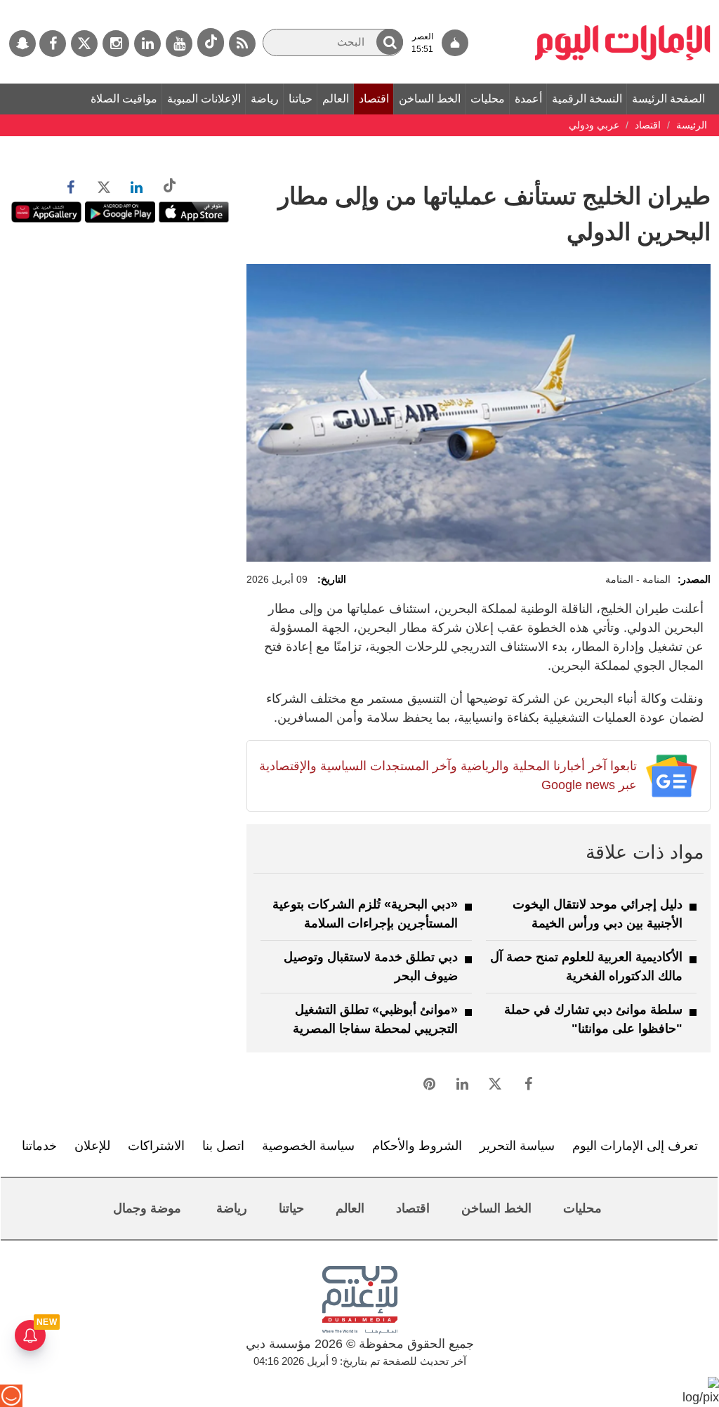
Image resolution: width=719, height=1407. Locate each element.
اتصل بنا (223, 1146)
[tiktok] (210, 42)
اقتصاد (374, 99)
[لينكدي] (147, 43)
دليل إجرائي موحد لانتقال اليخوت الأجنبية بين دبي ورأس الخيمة (597, 913)
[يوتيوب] (179, 43)
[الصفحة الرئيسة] (623, 7)
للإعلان (92, 1146)
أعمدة (528, 99)
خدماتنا (39, 1146)
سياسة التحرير (517, 1146)
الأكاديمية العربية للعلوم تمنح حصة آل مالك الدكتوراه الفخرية (586, 966)
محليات (487, 99)
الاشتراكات (156, 1146)
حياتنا (300, 99)
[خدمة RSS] (242, 43)
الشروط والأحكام (417, 1146)
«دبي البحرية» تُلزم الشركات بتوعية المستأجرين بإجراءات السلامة (365, 913)
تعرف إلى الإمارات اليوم (635, 1146)
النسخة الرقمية (587, 99)
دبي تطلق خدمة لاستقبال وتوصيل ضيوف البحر (371, 966)
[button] (389, 42)
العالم (335, 99)
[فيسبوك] (52, 43)
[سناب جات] (22, 43)
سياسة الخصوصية (308, 1146)
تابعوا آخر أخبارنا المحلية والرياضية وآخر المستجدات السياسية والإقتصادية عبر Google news (447, 775)
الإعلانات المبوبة (204, 99)
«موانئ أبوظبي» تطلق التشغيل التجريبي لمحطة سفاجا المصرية (375, 1019)
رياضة (265, 99)
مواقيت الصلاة (124, 99)
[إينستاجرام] (116, 43)
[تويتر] (84, 43)
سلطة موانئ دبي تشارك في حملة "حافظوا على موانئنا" (593, 1019)
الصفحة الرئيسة (668, 99)
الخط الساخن (430, 99)
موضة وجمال (147, 1208)
